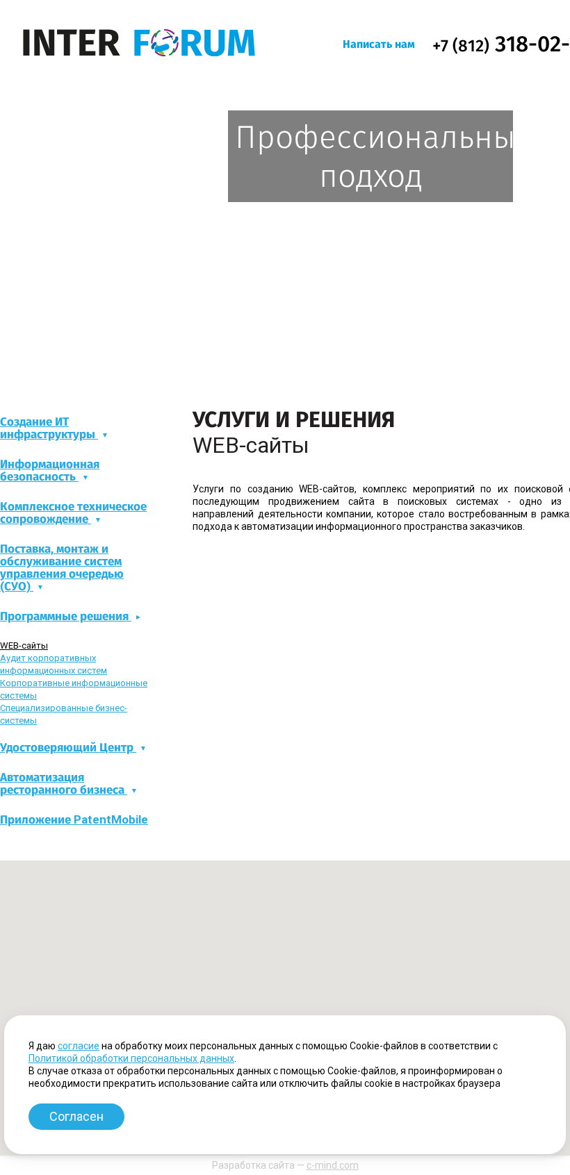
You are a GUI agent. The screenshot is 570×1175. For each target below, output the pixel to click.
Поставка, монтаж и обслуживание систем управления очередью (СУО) (62, 567)
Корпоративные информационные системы (73, 689)
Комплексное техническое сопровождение (73, 513)
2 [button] (279, 365)
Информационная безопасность (49, 470)
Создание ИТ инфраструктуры (49, 428)
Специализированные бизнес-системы (63, 714)
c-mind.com (333, 1165)
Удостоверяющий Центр (68, 747)
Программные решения (65, 616)
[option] (285, 232)
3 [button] (292, 365)
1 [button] (265, 365)
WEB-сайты (24, 645)
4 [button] (306, 365)
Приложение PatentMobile (74, 819)
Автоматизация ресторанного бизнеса (63, 784)
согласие (78, 1045)
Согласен (76, 1116)
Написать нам (379, 44)
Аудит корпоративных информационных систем (53, 664)
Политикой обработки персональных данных (131, 1058)
